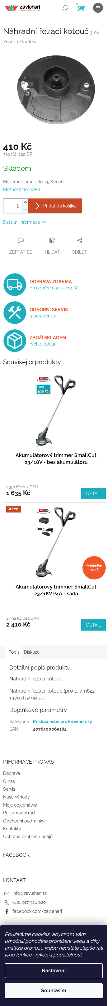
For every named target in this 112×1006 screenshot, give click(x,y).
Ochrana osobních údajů (28, 836)
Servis (9, 789)
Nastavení (54, 971)
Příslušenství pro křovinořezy (62, 721)
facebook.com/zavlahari (37, 911)
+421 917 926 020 (29, 902)
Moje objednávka (20, 805)
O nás (9, 781)
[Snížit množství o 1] (25, 209)
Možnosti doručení (21, 189)
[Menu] (98, 8)
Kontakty (12, 828)
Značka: (20, 41)
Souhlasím (53, 991)
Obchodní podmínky (23, 820)
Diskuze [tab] (32, 652)
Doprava (11, 773)
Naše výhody (16, 796)
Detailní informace (21, 222)
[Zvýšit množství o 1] (25, 202)
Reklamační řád (19, 812)
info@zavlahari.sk (29, 893)
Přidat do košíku (59, 205)
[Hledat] (65, 8)
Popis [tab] (14, 652)
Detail (93, 493)
